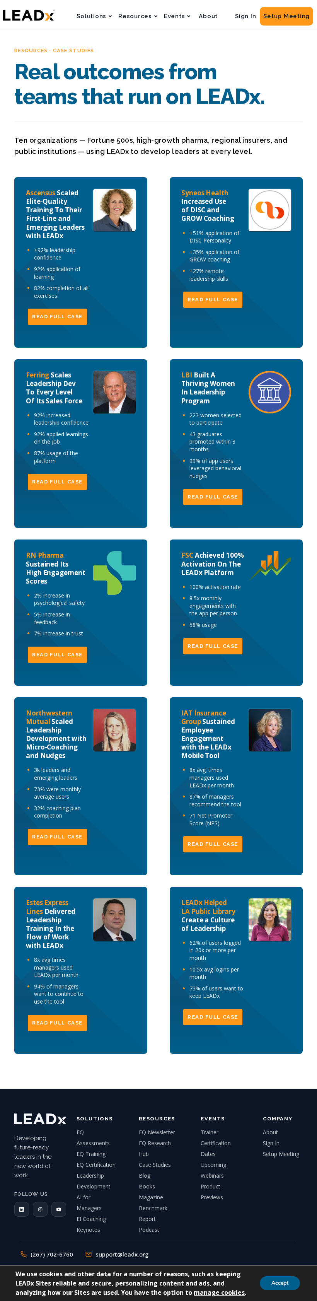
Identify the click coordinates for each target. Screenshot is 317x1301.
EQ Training (91, 1154)
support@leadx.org (121, 1254)
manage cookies (219, 1292)
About (208, 16)
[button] (21, 1209)
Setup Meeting (286, 16)
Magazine (151, 1197)
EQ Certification (96, 1164)
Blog (144, 1175)
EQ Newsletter (157, 1132)
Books (147, 1186)
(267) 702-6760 (52, 1254)
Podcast (149, 1229)
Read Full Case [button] (57, 316)
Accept (279, 1283)
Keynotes (88, 1229)
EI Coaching (91, 1218)
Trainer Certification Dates (216, 1143)
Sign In (245, 16)
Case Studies (155, 1164)
